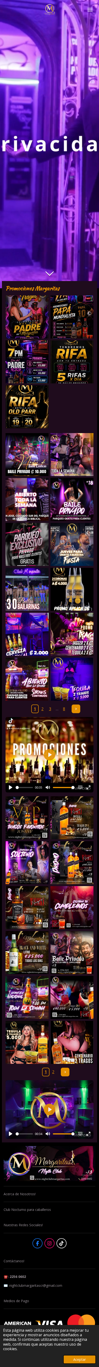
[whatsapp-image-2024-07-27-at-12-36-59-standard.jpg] (27, 454)
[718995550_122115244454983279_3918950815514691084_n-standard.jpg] (27, 361)
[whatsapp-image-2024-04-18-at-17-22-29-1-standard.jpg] (72, 952)
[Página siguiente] (76, 709)
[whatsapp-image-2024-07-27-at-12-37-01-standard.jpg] (72, 454)
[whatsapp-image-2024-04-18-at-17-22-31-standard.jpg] (72, 907)
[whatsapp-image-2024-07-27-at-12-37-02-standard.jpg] (72, 499)
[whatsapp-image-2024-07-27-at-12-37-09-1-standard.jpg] (27, 634)
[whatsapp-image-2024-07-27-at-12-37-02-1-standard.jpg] (27, 499)
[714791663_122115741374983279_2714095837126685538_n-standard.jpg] (27, 316)
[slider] (24, 787)
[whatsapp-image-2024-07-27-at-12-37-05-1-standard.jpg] (27, 544)
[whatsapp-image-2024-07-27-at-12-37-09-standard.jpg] (72, 634)
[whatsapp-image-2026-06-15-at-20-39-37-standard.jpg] (72, 361)
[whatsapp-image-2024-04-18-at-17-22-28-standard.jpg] (72, 997)
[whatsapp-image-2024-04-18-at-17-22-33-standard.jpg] (72, 817)
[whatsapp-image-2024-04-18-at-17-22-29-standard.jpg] (27, 997)
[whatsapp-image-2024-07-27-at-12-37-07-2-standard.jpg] (72, 589)
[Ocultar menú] (90, 10)
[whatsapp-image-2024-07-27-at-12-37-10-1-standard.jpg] (27, 679)
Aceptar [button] (79, 1359)
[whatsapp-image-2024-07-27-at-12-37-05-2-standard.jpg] (72, 544)
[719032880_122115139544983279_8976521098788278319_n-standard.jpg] (72, 316)
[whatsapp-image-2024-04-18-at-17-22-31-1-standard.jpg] (27, 907)
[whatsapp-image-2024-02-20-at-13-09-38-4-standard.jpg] (27, 1042)
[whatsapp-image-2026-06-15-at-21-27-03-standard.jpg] (27, 406)
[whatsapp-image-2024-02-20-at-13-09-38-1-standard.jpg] (72, 1042)
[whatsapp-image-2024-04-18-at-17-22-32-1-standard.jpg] (27, 862)
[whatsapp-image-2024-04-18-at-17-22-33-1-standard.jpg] (27, 817)
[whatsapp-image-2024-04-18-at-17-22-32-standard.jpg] (72, 862)
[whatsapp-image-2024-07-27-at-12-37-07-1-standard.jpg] (27, 589)
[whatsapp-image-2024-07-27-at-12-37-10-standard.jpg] (72, 679)
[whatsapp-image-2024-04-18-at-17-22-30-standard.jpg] (27, 952)
